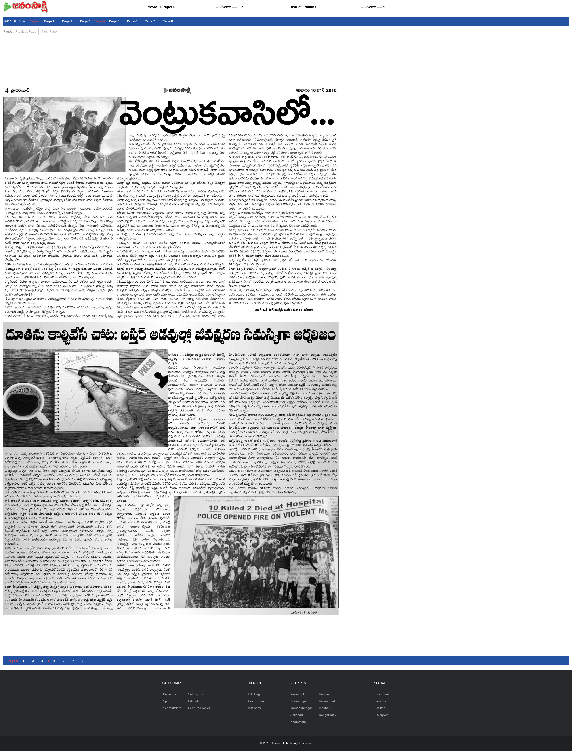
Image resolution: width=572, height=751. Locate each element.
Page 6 (132, 21)
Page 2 (67, 21)
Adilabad (296, 715)
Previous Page (26, 31)
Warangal (297, 694)
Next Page (49, 31)
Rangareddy (327, 715)
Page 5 (114, 21)
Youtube (381, 701)
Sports (167, 701)
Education (195, 701)
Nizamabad (327, 701)
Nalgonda (325, 694)
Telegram (382, 715)
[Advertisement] (286, 58)
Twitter (380, 708)
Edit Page (255, 694)
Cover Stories (257, 701)
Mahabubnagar (301, 708)
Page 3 (85, 21)
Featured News (199, 708)
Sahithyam (195, 694)
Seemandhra (172, 708)
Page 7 (150, 21)
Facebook (382, 694)
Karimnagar (298, 701)
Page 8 (168, 21)
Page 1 (49, 21)
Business (169, 694)
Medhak (324, 708)
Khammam (298, 722)
